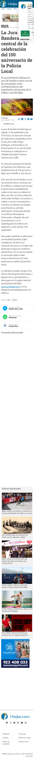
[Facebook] (7, 722)
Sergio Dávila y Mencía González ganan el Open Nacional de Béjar (15, 586)
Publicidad (5, 734)
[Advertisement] (17, 411)
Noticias (9, 8)
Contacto (5, 738)
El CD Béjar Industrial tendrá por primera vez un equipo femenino (15, 634)
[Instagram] (18, 722)
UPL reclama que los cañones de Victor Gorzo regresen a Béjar (15, 536)
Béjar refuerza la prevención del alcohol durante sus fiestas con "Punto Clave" (14, 561)
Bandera (14, 300)
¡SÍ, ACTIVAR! (25, 33)
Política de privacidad (5, 743)
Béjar (15, 8)
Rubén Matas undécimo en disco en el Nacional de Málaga (17, 610)
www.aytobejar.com (10, 286)
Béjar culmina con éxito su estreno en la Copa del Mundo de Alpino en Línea (17, 512)
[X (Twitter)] (10, 722)
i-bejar (3, 8)
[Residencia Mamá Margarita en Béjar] (15, 653)
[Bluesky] (14, 722)
